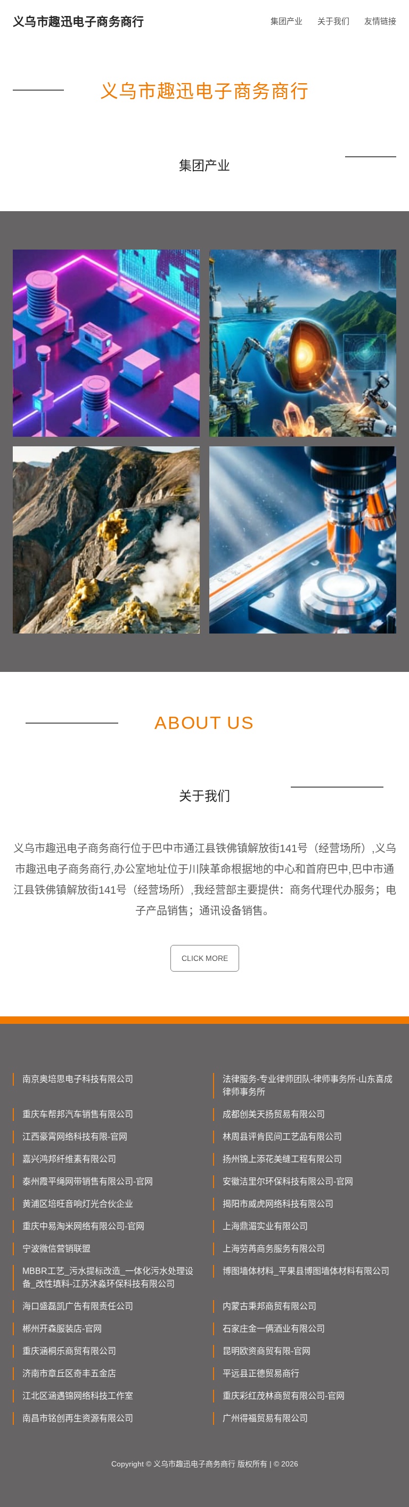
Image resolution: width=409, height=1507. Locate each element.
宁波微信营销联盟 (56, 1248)
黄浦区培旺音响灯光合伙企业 (77, 1203)
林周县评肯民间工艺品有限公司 (282, 1136)
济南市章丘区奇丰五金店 (69, 1373)
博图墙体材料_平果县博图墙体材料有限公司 (306, 1271)
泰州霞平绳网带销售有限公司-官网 (87, 1181)
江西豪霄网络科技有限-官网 (74, 1136)
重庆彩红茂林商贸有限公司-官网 (284, 1395)
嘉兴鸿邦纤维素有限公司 (69, 1159)
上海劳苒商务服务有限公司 (274, 1248)
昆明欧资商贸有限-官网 (266, 1351)
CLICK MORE (205, 958)
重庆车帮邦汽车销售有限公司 (77, 1114)
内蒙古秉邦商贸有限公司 (269, 1306)
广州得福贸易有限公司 (265, 1418)
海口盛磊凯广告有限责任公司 (77, 1306)
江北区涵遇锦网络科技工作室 (77, 1395)
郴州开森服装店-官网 (62, 1328)
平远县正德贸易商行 (261, 1373)
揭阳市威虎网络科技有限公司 (278, 1203)
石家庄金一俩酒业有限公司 (274, 1328)
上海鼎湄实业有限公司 (265, 1226)
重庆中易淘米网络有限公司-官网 (83, 1226)
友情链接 (380, 21)
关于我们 (333, 21)
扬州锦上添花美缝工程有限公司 (282, 1159)
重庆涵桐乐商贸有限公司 (69, 1351)
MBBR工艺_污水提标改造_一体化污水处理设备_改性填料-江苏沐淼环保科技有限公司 (107, 1277)
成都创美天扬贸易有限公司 (274, 1114)
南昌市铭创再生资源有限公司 (77, 1418)
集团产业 (286, 21)
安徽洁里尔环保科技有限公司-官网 (288, 1181)
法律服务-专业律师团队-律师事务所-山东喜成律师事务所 (307, 1085)
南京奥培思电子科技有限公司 (77, 1079)
